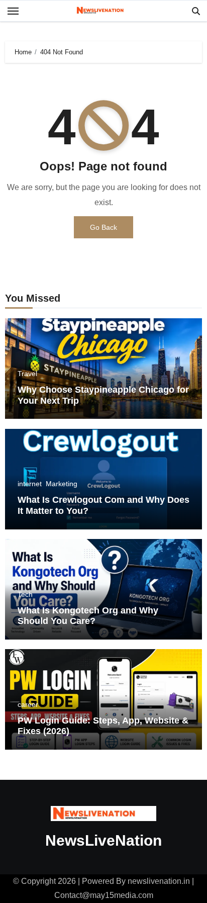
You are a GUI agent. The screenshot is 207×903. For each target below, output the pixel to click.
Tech (25, 594)
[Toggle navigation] (13, 11)
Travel (27, 373)
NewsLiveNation (103, 840)
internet (30, 483)
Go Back (103, 227)
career (28, 704)
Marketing (61, 483)
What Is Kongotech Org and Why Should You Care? (88, 615)
